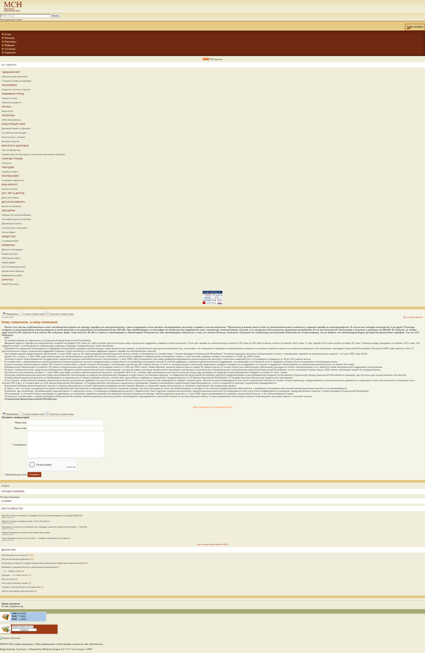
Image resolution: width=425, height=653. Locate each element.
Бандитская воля (10, 254)
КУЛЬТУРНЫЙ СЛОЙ (13, 124)
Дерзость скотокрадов (12, 249)
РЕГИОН (6, 106)
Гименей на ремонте (11, 102)
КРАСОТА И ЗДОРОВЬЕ (15, 145)
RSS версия (215, 59)
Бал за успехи (8, 579)
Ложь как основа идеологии (14, 76)
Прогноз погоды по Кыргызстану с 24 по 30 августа (26, 521)
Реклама (9, 38)
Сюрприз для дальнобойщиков (16, 215)
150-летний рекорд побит (14, 267)
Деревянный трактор (12, 223)
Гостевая (10, 49)
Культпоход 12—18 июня (13, 137)
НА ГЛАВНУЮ (8, 65)
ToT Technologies (75, 649)
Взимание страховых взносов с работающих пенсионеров (29, 567)
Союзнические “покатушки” (14, 228)
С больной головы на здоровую (16, 81)
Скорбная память (10, 172)
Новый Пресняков (10, 284)
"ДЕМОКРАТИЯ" (11, 72)
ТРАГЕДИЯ (8, 167)
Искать (55, 15)
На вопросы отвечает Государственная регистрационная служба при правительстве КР (43, 563)
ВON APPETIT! (10, 184)
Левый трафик (8, 262)
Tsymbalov (21, 649)
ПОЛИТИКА (8, 115)
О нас (8, 34)
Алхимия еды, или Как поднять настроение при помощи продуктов (33, 154)
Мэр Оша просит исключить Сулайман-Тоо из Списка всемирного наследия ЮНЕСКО (42, 515)
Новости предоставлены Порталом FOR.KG (212, 544)
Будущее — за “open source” (15, 575)
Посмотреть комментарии (61, 314)
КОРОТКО (7, 279)
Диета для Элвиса (10, 198)
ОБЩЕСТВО (9, 236)
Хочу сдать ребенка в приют (15, 583)
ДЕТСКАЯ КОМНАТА (13, 202)
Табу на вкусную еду (11, 150)
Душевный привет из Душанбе (16, 128)
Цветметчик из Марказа (13, 271)
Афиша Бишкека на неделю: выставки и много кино (26, 532)
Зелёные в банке (10, 189)
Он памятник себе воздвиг (14, 133)
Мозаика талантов (10, 141)
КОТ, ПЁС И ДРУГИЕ (13, 193)
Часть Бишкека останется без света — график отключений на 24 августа (36, 538)
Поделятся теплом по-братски (16, 89)
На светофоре (8, 232)
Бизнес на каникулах (11, 206)
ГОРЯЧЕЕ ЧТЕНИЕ (12, 158)
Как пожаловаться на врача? (15, 555)
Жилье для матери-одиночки (15, 559)
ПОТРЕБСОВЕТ (10, 176)
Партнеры (10, 41)
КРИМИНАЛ (8, 245)
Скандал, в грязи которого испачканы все (21, 587)
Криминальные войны (12, 275)
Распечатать (12, 314)
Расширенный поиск (11, 19)
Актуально (6, 163)
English (5, 485)
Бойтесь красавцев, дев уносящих (18, 591)
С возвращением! (10, 241)
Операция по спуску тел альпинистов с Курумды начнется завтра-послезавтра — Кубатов (44, 527)
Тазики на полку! (9, 98)
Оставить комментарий (33, 314)
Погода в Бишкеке (10, 497)
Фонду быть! (7, 111)
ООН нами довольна (11, 120)
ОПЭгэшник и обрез (11, 258)
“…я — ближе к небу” (11, 571)
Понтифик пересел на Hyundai (16, 219)
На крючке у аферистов (13, 180)
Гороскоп (10, 52)
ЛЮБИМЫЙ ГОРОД (13, 93)
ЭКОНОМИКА (9, 85)
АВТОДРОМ (8, 210)
